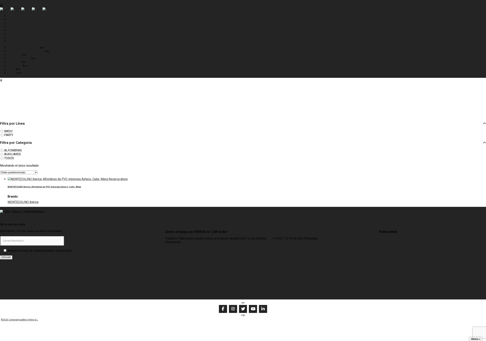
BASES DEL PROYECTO (395, 265)
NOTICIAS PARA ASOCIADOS (398, 271)
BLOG (383, 285)
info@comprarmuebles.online (291, 248)
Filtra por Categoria (16, 143)
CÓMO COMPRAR (391, 252)
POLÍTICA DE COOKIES (394, 258)
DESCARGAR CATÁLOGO (395, 291)
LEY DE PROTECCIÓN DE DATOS (401, 245)
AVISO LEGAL (388, 238)
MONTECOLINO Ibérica (23, 202)
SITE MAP (386, 278)
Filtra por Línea (12, 123)
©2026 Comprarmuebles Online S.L (19, 319)
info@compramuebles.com (290, 245)
